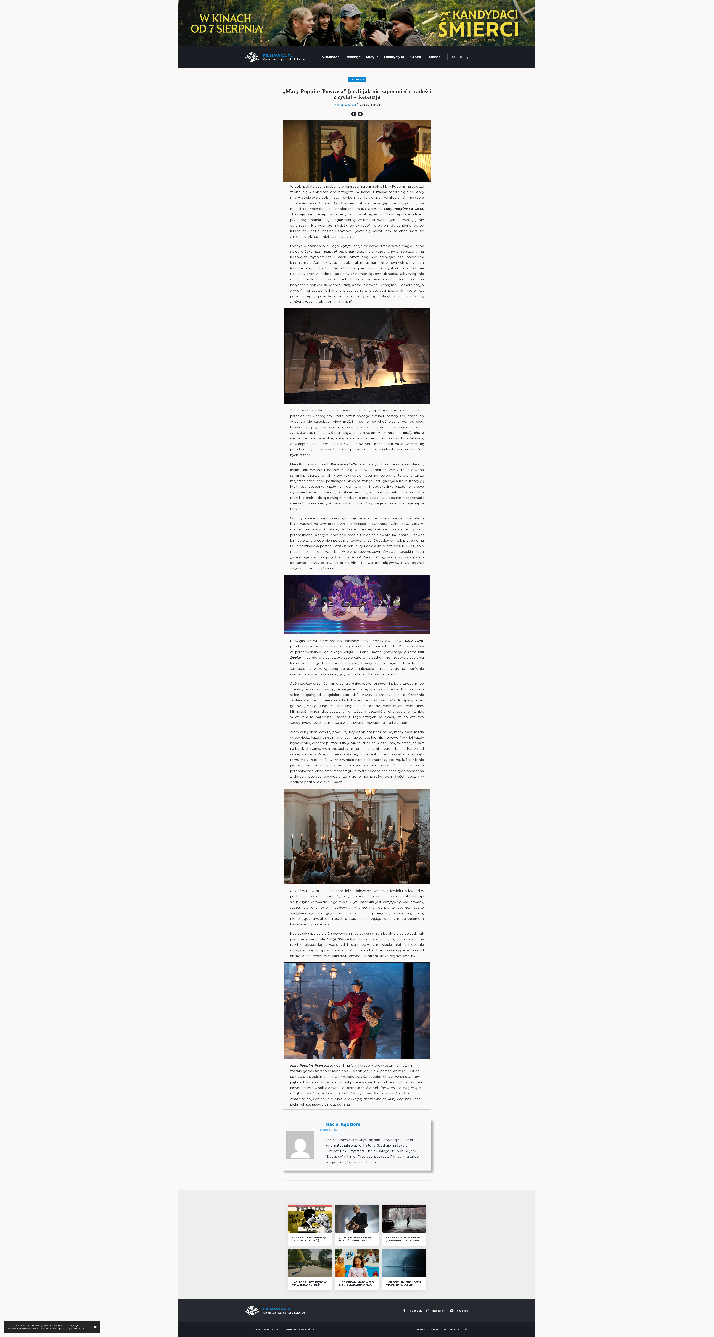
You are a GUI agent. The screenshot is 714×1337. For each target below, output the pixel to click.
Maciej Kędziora (345, 104)
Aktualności (331, 57)
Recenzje (353, 57)
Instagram (438, 1310)
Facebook (415, 1310)
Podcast (433, 57)
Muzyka (372, 57)
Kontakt (435, 1329)
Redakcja (421, 1329)
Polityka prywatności (456, 1329)
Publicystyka (394, 57)
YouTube (463, 1310)
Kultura (415, 57)
